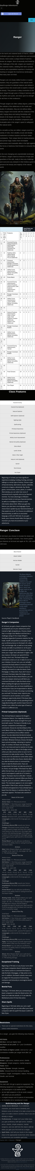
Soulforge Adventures (9, 5)
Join (31, 20)
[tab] (17, 402)
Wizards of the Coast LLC (22, 1161)
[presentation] (17, 402)
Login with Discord (13, 13)
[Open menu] (1, 8)
